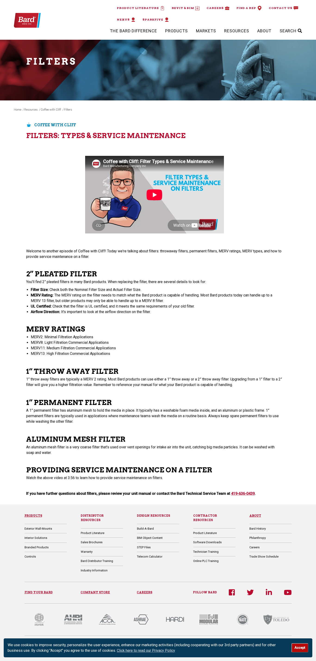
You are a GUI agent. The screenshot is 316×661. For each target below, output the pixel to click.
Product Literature (138, 8)
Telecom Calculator (149, 556)
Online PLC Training (206, 561)
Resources (236, 30)
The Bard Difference (133, 30)
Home (17, 109)
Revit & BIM (183, 8)
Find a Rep (246, 8)
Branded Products (37, 547)
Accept (299, 648)
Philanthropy (257, 538)
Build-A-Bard (145, 528)
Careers (215, 8)
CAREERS (144, 592)
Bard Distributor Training (97, 561)
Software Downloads (207, 542)
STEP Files (144, 547)
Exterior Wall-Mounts (38, 528)
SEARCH (289, 30)
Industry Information (94, 570)
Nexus (123, 19)
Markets (206, 30)
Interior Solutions (36, 538)
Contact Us (280, 8)
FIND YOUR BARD (39, 592)
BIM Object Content (150, 538)
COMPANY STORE (95, 592)
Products (176, 30)
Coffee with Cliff (51, 109)
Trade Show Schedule (264, 556)
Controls (30, 556)
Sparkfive (153, 19)
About (264, 30)
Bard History (257, 528)
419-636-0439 (243, 493)
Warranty (87, 551)
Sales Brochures (91, 542)
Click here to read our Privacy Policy (146, 650)
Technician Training (206, 551)
